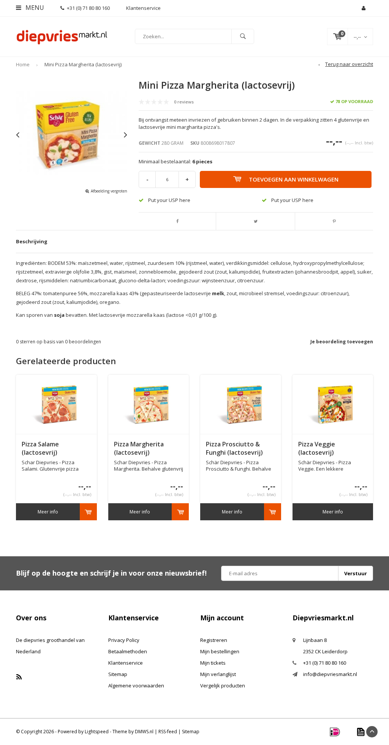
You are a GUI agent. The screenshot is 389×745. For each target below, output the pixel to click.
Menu (34, 7)
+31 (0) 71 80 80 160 (88, 8)
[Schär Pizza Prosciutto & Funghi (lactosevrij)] (240, 404)
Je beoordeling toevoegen (341, 341)
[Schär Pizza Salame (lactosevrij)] (56, 404)
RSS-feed (167, 731)
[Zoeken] (242, 36)
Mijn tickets (213, 662)
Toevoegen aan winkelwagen (293, 179)
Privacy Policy (123, 640)
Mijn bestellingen (219, 651)
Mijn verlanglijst (218, 674)
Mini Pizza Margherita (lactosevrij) (83, 64)
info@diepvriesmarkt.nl (330, 674)
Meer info (48, 512)
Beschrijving (31, 241)
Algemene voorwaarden (136, 685)
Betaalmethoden (127, 651)
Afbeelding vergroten (109, 191)
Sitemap (117, 674)
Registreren (213, 640)
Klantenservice (125, 662)
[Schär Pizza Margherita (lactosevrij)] (148, 404)
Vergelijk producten (222, 685)
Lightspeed (97, 731)
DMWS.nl (144, 731)
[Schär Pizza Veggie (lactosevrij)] (332, 404)
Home (23, 64)
